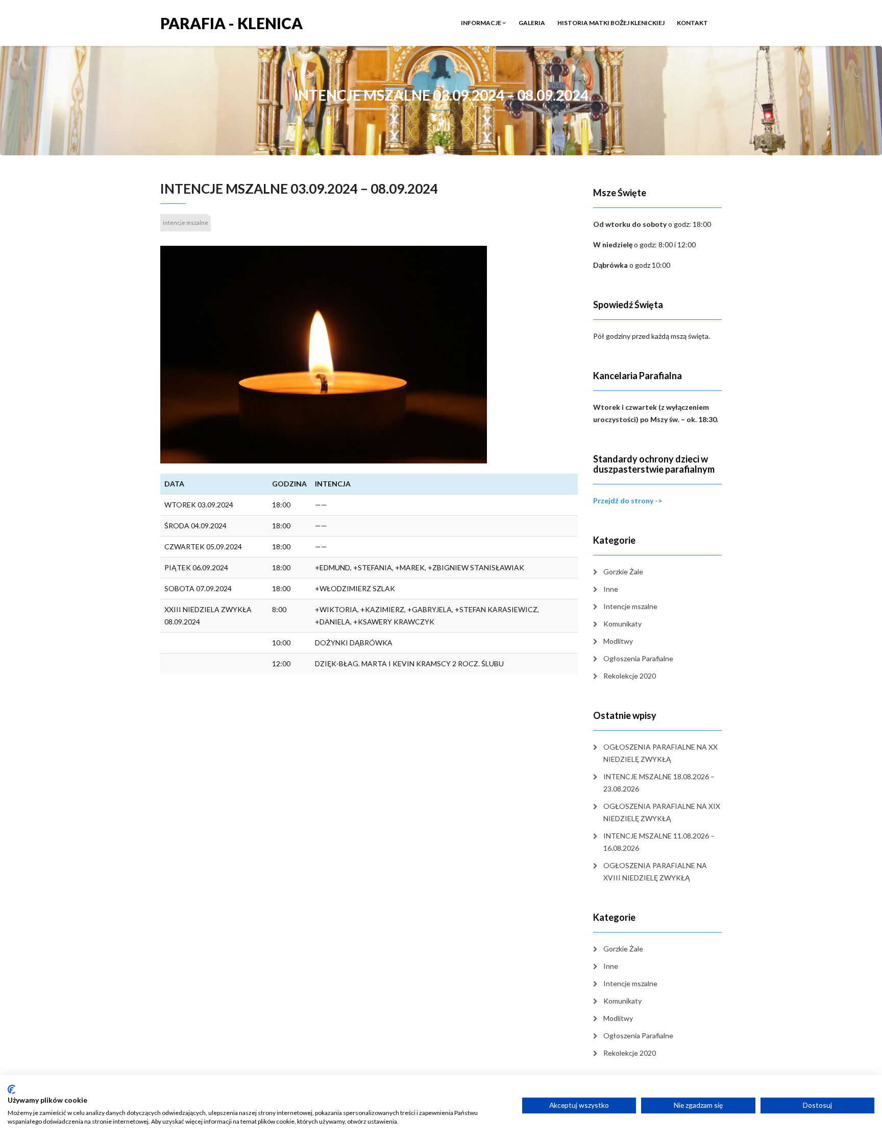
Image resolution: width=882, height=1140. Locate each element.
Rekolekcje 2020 (629, 675)
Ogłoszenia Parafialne (638, 658)
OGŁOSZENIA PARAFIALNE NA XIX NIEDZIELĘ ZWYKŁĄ (661, 812)
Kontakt (692, 23)
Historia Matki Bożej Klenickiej (611, 23)
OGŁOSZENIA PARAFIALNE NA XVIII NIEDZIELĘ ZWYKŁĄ (655, 871)
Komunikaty (622, 623)
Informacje (481, 23)
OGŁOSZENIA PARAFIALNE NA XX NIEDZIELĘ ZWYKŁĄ (660, 752)
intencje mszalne (185, 222)
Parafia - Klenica (231, 22)
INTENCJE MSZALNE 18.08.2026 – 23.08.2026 (659, 782)
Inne (610, 589)
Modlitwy (618, 641)
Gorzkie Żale (623, 571)
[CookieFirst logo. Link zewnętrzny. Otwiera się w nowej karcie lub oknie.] (11, 1089)
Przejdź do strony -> (627, 500)
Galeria (532, 23)
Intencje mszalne (630, 606)
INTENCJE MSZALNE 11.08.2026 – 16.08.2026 (659, 841)
